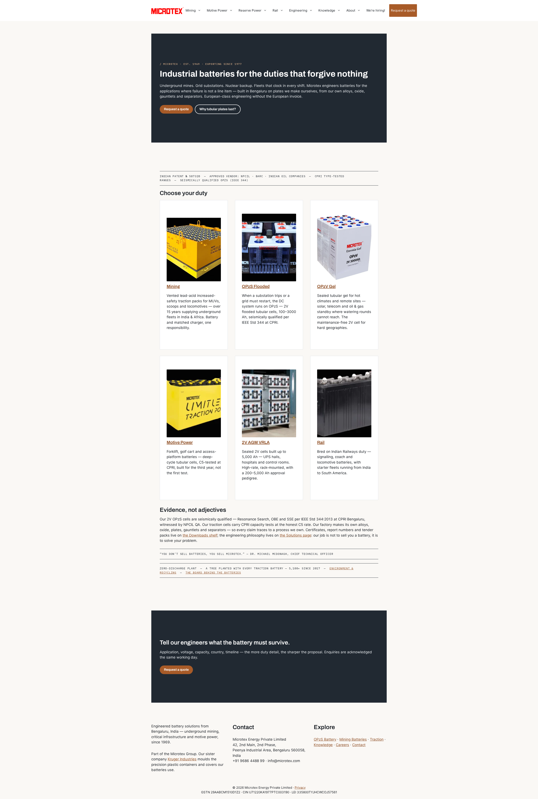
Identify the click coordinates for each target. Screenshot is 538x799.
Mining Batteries (353, 739)
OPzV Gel (326, 286)
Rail (275, 10)
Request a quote (403, 10)
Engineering (298, 10)
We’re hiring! (375, 10)
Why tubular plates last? (217, 109)
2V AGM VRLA (256, 442)
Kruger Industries (182, 759)
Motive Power (217, 10)
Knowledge (326, 10)
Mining (191, 10)
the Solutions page (295, 535)
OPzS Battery (325, 739)
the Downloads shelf (200, 535)
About (350, 10)
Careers (342, 745)
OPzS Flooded (256, 286)
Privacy (300, 788)
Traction (377, 739)
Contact (358, 745)
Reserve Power (250, 10)
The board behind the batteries (213, 572)
